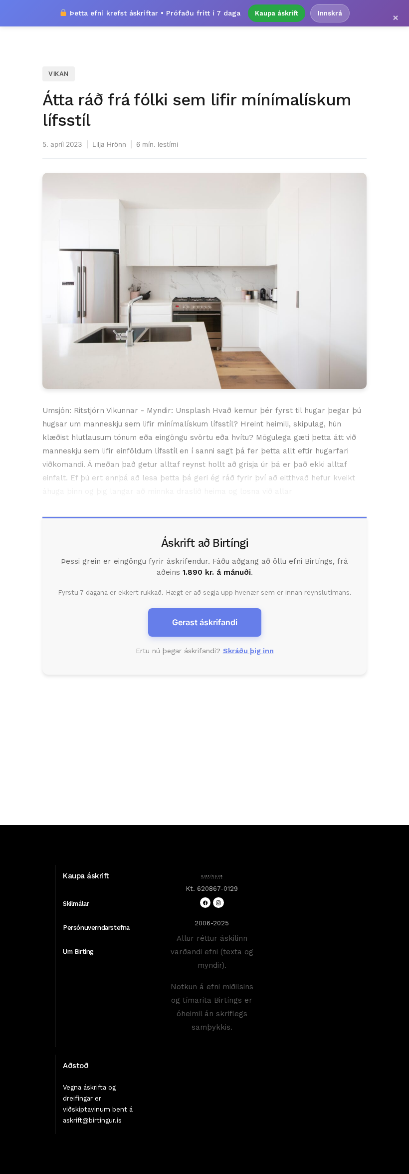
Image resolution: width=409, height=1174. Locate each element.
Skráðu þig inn (248, 651)
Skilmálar (76, 903)
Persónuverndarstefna (96, 927)
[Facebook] (205, 902)
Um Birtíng (78, 951)
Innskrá (330, 13)
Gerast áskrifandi (204, 622)
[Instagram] (218, 902)
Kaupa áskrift (276, 13)
